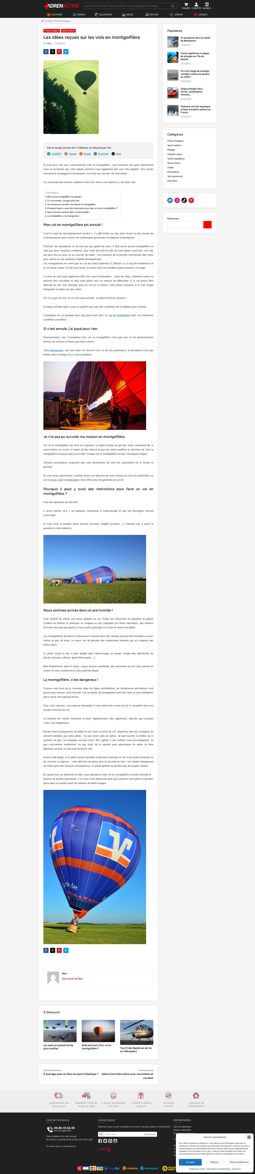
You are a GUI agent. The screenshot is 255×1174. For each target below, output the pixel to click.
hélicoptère (73, 479)
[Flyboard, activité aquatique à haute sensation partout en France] (172, 106)
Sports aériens (68, 31)
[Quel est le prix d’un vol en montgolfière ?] (98, 1031)
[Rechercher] (207, 224)
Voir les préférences (239, 1162)
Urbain (170, 167)
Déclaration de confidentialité (218, 1169)
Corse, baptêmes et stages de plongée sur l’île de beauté (195, 56)
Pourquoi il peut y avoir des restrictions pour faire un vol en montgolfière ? (82, 208)
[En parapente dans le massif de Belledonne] (172, 38)
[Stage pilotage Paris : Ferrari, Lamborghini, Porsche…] (172, 89)
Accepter (190, 1162)
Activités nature (174, 154)
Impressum (236, 1169)
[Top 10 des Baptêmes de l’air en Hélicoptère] (136, 1032)
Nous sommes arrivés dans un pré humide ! (68, 212)
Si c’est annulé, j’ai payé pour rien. (63, 200)
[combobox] (126, 6)
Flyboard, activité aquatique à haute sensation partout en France (196, 109)
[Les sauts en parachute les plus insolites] (60, 1031)
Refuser (215, 1162)
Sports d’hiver (174, 163)
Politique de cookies (197, 1169)
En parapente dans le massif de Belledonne (195, 39)
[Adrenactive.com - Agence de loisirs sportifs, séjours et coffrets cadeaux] (61, 5)
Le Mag (48, 21)
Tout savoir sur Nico (72, 978)
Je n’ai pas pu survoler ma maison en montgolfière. (71, 204)
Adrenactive (56, 350)
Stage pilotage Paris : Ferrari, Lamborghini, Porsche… (192, 91)
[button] (249, 1137)
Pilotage (171, 149)
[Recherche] (173, 6)
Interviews (172, 180)
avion (54, 479)
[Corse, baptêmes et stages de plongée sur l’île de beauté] (172, 53)
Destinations (173, 172)
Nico (49, 43)
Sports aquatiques (176, 158)
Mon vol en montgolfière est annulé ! (64, 196)
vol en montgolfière (119, 315)
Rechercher (173, 218)
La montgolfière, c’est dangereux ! (63, 216)
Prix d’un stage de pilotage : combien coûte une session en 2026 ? (195, 74)
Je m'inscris (149, 1134)
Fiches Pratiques (62, 21)
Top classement (175, 176)
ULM (60, 479)
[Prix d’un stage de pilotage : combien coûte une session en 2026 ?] (172, 71)
